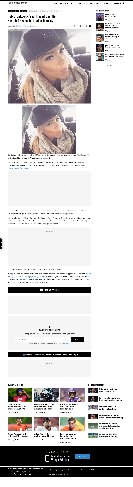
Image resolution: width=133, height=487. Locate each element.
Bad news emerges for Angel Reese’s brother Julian (108, 390)
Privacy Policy (66, 343)
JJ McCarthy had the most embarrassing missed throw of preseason (69, 406)
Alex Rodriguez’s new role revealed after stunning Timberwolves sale (114, 55)
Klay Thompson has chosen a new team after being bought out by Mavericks (112, 25)
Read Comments (51, 289)
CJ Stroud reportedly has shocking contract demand (108, 407)
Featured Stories (13, 11)
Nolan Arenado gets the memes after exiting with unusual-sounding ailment (112, 36)
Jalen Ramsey (44, 11)
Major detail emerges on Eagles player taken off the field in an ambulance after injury (44, 406)
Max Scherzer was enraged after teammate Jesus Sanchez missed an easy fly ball (109, 426)
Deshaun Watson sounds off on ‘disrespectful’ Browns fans (18, 435)
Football (23, 11)
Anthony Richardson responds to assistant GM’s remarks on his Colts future (17, 406)
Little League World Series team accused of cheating (108, 435)
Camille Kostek (33, 11)
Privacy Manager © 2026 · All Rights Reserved (19, 471)
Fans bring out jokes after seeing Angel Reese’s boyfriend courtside (110, 399)
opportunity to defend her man (18, 168)
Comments (34, 26)
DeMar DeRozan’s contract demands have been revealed (112, 46)
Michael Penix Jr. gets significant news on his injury (44, 435)
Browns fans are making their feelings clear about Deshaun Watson (68, 436)
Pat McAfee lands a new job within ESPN (110, 15)
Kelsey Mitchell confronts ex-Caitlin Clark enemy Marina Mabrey (111, 416)
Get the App (82, 456)
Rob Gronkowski (55, 11)
